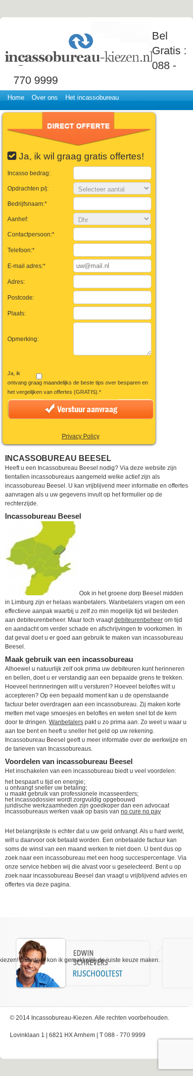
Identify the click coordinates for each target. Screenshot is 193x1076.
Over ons (45, 97)
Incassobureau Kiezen (77, 43)
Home (15, 97)
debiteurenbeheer (138, 619)
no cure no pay (141, 811)
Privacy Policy (80, 436)
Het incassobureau (92, 97)
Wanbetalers (66, 722)
